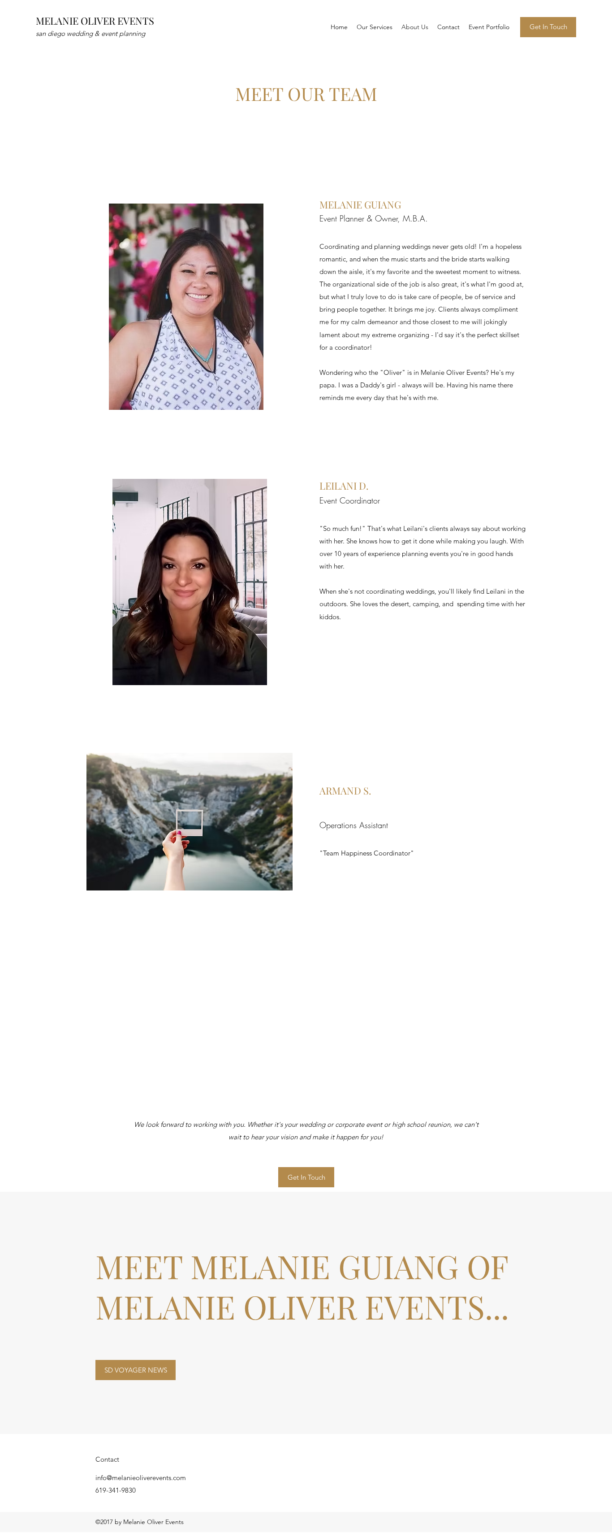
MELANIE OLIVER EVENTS (95, 20)
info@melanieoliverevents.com (140, 1477)
